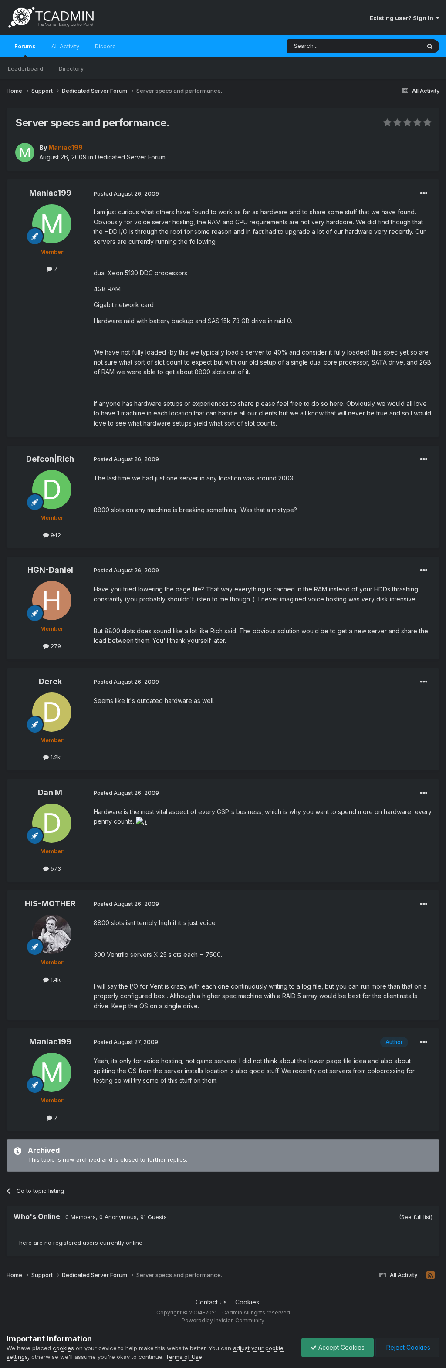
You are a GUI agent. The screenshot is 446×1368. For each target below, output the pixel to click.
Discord (105, 46)
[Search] (429, 46)
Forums (25, 46)
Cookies (247, 1302)
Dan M (50, 792)
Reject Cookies (407, 1347)
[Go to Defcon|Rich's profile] (51, 489)
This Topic (395, 46)
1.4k (55, 979)
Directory (71, 68)
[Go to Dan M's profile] (51, 823)
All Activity (65, 46)
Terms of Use (184, 1356)
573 (55, 868)
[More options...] (423, 193)
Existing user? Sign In (403, 17)
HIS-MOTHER (50, 903)
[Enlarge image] (141, 821)
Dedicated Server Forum (130, 157)
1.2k (55, 756)
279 (55, 645)
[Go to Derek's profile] (51, 712)
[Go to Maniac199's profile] (24, 152)
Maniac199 (50, 192)
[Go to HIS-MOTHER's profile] (51, 934)
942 (55, 534)
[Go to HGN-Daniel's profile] (51, 600)
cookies (63, 1347)
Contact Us (211, 1302)
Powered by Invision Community (223, 1320)
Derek (50, 681)
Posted (126, 193)
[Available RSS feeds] (430, 1275)
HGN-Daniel (50, 569)
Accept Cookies (341, 1347)
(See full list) (415, 1216)
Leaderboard (25, 68)
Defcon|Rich (50, 458)
